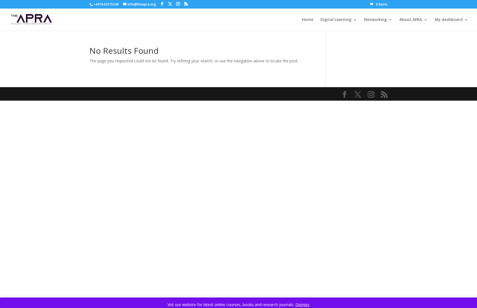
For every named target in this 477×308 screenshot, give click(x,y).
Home (307, 20)
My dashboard (449, 20)
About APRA (410, 20)
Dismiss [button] (302, 304)
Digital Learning (335, 20)
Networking (375, 20)
